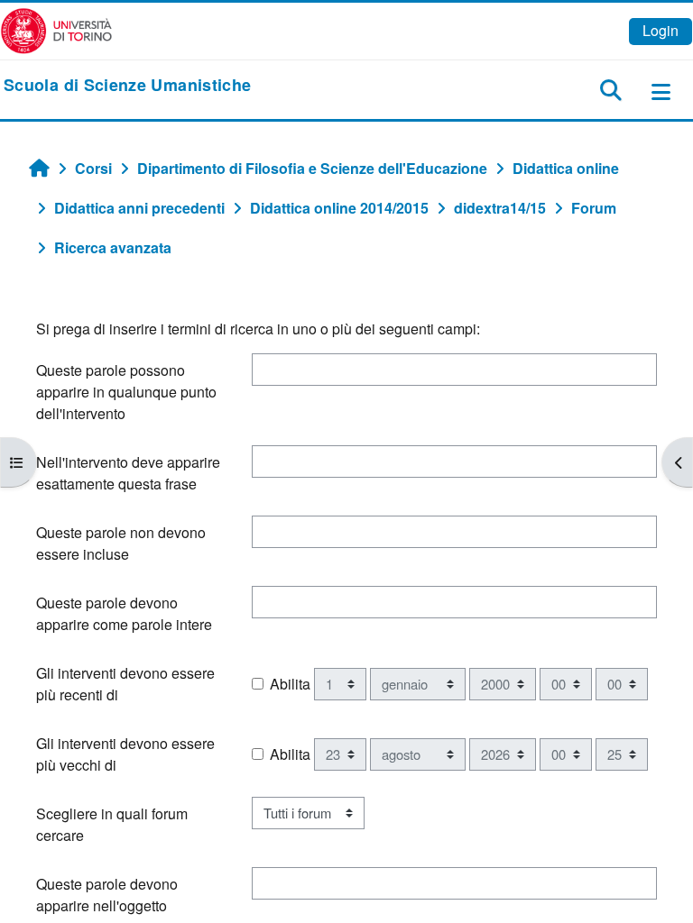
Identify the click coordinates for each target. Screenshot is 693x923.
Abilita (290, 683)
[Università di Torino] (56, 29)
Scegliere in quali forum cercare (112, 824)
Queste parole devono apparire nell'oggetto (107, 894)
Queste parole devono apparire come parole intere (124, 613)
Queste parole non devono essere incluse (121, 543)
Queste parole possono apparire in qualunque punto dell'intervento (126, 392)
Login (660, 30)
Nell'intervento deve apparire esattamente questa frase (128, 473)
